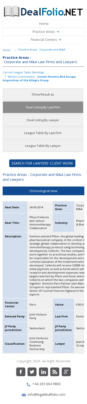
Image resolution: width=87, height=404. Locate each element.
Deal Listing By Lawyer (43, 120)
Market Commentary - (39, 78)
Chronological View (43, 191)
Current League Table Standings (23, 72)
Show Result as (43, 94)
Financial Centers (43, 39)
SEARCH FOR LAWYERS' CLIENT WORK (42, 163)
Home (44, 23)
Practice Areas (43, 31)
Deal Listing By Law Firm (43, 107)
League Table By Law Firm (43, 133)
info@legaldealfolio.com (46, 394)
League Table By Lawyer (43, 145)
